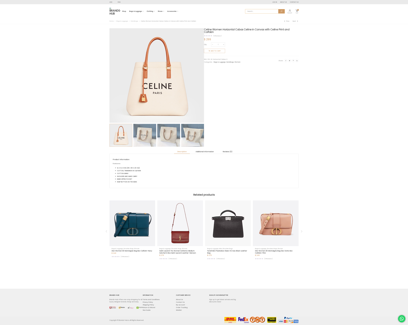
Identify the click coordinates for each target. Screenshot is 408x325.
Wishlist (179, 310)
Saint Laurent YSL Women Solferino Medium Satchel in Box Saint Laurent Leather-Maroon (177, 252)
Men (220, 249)
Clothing (150, 11)
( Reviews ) (217, 36)
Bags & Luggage (135, 11)
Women (237, 62)
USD (110, 2)
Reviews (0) (227, 151)
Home (111, 21)
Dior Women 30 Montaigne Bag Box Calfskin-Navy (132, 251)
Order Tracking (182, 307)
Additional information (205, 151)
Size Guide (146, 310)
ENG (119, 2)
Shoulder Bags (128, 249)
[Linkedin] (297, 60)
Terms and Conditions (151, 299)
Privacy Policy (148, 302)
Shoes (160, 11)
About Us (179, 299)
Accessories (171, 11)
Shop (124, 11)
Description (182, 151)
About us (283, 2)
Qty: (205, 44)
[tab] (182, 152)
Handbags (134, 21)
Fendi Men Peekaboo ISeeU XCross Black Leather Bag (227, 252)
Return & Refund (149, 307)
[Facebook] (285, 60)
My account (180, 305)
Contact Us (180, 302)
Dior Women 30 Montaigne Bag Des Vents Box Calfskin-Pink (273, 252)
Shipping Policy (148, 305)
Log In (275, 2)
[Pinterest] (293, 60)
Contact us (294, 2)
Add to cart (216, 51)
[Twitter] (289, 60)
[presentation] (109, 75)
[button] (132, 244)
